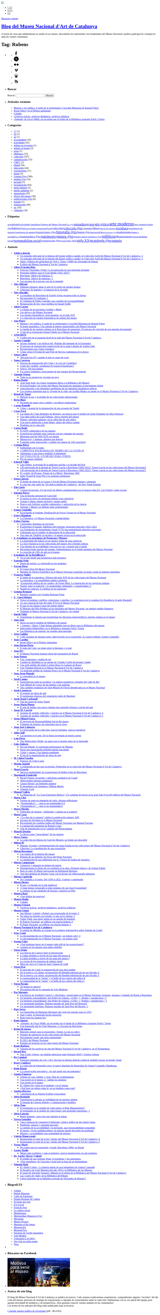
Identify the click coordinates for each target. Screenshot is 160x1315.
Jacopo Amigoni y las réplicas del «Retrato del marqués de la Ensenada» (55, 343)
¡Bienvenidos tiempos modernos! (36, 780)
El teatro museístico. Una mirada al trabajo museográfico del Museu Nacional (58, 326)
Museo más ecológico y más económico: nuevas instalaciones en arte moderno (58, 1153)
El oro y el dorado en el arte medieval (38, 885)
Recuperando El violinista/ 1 (34, 298)
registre (17, 201)
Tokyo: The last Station (31, 368)
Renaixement (123, 236)
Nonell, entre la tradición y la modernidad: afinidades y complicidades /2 (55, 586)
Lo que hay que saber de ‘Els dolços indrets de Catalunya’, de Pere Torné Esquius (60, 484)
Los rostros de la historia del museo (37, 854)
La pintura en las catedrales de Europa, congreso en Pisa (47, 890)
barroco (16, 228)
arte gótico (102, 224)
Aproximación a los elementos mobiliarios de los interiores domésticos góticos (58, 388)
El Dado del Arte (22, 1202)
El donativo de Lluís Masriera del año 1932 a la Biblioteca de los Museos (56, 1170)
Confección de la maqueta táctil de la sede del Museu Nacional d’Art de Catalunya (60, 337)
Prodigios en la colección (32, 425)
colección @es (73, 228)
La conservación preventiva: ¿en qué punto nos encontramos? (50, 1071)
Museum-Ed (20, 1227)
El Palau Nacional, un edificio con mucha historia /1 (45, 924)
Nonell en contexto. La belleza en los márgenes (43, 589)
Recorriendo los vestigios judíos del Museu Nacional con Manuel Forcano (56, 823)
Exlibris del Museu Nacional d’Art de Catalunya (44, 264)
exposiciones (20, 170)
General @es (20, 176)
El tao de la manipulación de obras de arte (40, 755)
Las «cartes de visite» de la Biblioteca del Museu (44, 1175)
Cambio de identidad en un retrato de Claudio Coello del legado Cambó (55, 662)
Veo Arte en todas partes (26, 1241)
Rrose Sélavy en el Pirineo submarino (32, 110)
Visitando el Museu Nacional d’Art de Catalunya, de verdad (49, 611)
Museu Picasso (21, 1221)
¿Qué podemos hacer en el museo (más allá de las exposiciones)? (52, 944)
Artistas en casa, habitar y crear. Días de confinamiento (47, 1077)
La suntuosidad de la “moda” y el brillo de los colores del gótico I (52, 981)
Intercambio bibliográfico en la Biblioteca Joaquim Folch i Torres (52, 628)
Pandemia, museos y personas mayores (39, 1125)
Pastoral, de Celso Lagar (32, 761)
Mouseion (19, 1218)
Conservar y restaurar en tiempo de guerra (40, 865)
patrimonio (48, 236)
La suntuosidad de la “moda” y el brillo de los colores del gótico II (52, 978)
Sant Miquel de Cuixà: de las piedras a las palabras (45, 684)
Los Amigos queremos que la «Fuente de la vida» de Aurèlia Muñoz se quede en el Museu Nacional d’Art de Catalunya (79, 391)
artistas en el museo (23, 145)
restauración (20, 204)
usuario (117, 240)
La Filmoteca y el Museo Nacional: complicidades (44, 518)
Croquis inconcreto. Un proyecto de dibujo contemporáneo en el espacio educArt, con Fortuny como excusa (73, 490)
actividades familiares (29, 224)
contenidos (87, 228)
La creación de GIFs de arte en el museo (40, 552)
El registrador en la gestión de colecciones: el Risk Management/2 (52, 1108)
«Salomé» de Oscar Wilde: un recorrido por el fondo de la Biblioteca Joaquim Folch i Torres (59, 119)
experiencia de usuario (25, 232)
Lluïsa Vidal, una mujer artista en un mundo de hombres (47, 919)
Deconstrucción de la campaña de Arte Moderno (44, 989)
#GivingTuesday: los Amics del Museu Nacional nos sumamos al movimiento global (61, 385)
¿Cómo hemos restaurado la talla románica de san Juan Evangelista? (53, 888)
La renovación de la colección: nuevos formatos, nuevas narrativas (52, 730)
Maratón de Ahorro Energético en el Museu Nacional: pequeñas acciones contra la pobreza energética (70, 572)
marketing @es (111, 232)
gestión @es (20, 179)
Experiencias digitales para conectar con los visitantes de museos (51, 433)
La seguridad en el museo (32, 676)
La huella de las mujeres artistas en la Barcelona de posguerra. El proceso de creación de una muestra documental (75, 329)
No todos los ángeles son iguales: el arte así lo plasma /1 (47, 916)
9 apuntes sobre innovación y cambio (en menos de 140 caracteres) (53, 442)
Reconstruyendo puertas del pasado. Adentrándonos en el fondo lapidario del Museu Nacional (66, 549)
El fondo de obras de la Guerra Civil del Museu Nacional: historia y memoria (58, 481)
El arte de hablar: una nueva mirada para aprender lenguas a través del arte (56, 707)
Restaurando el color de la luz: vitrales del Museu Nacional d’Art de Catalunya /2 (60, 1139)
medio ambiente (21, 190)
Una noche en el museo (31, 1082)
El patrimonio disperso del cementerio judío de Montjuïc (47, 696)
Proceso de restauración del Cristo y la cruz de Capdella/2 (48, 363)
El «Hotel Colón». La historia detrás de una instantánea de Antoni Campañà (57, 1167)
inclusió (17, 182)
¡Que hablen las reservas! (32, 896)
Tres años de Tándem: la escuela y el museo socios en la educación (53, 535)
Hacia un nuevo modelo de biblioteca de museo (43, 622)
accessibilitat (20, 139)
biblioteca (18, 154)
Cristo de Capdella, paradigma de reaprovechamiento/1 (47, 366)
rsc (15, 207)
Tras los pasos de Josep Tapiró (35, 701)
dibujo (96, 228)
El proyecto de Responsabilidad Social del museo (44, 721)
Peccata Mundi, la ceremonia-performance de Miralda (46, 747)
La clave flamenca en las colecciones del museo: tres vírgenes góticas (54, 543)
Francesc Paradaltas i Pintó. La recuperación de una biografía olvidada (54, 270)
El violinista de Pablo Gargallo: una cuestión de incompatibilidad (52, 301)
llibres (102, 232)
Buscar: (11, 95)
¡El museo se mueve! (30, 986)
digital (17, 165)
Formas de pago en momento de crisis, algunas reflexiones (48, 800)
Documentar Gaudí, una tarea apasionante (40, 1037)
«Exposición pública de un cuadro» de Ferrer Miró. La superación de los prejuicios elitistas (64, 583)
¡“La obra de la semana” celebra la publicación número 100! (49, 817)
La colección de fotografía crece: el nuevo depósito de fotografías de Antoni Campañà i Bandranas (68, 1065)
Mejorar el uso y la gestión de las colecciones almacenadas (49, 397)
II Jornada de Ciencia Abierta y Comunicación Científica (48, 1102)
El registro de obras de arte (33, 693)
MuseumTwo (20, 1230)
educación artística (108, 228)
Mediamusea (20, 1213)
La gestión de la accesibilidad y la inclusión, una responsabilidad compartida (57, 1127)
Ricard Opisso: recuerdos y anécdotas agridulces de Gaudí (48, 778)
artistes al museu (22, 148)
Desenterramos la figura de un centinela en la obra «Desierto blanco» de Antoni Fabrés (62, 868)
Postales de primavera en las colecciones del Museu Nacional (50, 1034)
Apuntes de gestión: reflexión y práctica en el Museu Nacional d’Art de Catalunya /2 (61, 713)
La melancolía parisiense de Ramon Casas (40, 826)
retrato (63, 241)
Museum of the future (24, 1224)
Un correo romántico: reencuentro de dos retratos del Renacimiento (53, 371)
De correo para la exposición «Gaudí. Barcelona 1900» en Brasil (52, 1147)
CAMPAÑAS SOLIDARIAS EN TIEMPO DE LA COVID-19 (52, 450)
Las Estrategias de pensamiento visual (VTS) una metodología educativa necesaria (60, 529)
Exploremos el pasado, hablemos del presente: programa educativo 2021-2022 (58, 526)
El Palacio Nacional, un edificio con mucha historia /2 (46, 921)
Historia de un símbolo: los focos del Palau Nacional (46, 857)
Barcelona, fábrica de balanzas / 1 (36, 278)
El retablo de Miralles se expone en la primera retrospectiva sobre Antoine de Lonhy (61, 930)
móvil (18, 237)
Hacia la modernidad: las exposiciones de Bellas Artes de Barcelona (53, 772)
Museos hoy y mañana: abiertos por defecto (41, 439)
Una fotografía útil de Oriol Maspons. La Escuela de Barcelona (51, 1026)
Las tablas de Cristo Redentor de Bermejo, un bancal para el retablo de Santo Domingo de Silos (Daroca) (71, 414)
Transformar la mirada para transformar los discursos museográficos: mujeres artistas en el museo (67, 617)
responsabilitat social (27, 240)
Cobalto (18, 113)
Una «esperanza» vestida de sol (35, 659)
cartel (50, 228)
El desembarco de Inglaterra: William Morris (42, 786)
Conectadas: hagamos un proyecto (37, 524)
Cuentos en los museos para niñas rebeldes (41, 947)
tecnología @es (100, 240)
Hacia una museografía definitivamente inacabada (44, 749)
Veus (16, 1244)
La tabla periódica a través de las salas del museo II (45, 955)
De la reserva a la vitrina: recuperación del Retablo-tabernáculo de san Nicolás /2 (59, 972)
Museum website (9, 18)
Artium (17, 1190)
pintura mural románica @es (88, 236)
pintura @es (65, 236)
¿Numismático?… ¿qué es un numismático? (41, 806)
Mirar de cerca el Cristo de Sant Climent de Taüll (44, 964)
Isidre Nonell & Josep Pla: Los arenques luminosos (45, 476)
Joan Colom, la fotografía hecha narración (40, 1015)
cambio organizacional (39, 228)
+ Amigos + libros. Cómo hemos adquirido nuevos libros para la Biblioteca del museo (62, 625)
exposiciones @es (46, 232)
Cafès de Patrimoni (23, 1196)
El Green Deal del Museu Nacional (37, 569)
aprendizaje (81, 224)
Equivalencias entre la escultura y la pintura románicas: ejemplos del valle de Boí (59, 682)
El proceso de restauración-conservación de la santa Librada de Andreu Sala (57, 346)
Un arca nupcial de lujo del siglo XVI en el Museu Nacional (49, 603)
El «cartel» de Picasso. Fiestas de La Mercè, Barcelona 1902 (50, 473)
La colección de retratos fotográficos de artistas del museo (48, 318)
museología (19, 193)
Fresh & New (20, 1207)
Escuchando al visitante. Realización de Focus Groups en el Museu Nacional (58, 512)
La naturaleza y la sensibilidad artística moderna (43, 580)
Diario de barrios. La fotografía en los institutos (43, 563)
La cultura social (22, 1210)
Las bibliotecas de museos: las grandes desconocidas (46, 631)
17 (15, 131)
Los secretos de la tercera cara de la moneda (41, 281)
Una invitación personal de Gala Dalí (38, 495)
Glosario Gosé (27, 789)
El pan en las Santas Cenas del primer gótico (42, 605)
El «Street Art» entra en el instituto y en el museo (44, 1085)
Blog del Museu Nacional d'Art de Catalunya (49, 26)
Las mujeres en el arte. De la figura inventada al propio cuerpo (50, 735)
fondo (17, 173)
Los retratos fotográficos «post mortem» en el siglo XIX (47, 315)
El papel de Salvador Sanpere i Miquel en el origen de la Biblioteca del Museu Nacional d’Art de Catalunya (73, 1173)
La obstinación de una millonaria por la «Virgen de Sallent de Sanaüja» (55, 859)
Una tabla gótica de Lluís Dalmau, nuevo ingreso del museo (49, 416)
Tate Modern (20, 1235)
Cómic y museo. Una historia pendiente (39, 752)
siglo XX (83, 240)
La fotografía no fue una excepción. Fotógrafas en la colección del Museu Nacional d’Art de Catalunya (71, 766)
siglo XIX (71, 240)
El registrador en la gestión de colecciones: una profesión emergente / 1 (55, 1110)
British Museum (22, 1193)
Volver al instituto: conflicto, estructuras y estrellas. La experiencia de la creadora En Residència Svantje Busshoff (76, 600)
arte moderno (122, 223)
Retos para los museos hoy (33, 1017)
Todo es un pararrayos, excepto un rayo (39, 377)
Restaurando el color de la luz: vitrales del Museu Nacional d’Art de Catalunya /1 (60, 1142)
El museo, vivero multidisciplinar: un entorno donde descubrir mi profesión (57, 1130)
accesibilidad (13, 224)
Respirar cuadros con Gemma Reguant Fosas (42, 594)
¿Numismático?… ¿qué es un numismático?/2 (42, 803)
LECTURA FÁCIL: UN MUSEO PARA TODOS (45, 456)
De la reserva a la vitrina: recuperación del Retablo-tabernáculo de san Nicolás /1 (59, 975)
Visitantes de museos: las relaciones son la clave (43, 724)
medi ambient (20, 187)
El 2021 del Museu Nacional (34, 1040)
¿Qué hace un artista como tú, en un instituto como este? (47, 1088)
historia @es (83, 232)
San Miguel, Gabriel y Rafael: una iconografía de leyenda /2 (49, 913)
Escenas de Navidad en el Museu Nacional (41, 820)
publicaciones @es (23, 199)
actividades (19, 142)
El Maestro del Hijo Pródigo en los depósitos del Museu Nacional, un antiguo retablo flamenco (66, 608)
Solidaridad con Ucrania (32, 447)
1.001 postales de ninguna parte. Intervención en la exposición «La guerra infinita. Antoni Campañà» (69, 636)
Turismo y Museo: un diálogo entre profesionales (44, 507)
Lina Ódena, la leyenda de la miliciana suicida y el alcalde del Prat (52, 464)
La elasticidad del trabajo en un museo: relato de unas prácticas (51, 541)
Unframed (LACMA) (24, 1238)
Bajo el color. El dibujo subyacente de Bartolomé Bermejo (48, 871)
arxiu (16, 151)
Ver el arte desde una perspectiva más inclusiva (43, 557)
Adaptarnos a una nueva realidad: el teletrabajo (43, 453)
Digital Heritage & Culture (27, 1199)
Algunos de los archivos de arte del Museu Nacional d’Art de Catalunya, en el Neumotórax (65, 1048)
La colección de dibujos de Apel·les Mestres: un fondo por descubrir (53, 840)
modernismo (124, 232)
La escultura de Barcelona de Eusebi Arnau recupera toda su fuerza (53, 295)
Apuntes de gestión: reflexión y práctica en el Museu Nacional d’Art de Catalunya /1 (61, 715)
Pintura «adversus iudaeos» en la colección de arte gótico (48, 419)
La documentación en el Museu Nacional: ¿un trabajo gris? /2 (50, 936)
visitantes (18, 210)
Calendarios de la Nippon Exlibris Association (42, 1094)
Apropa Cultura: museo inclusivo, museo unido (43, 501)
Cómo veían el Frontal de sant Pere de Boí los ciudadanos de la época (54, 351)
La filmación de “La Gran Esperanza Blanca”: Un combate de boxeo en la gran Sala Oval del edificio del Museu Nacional (80, 794)
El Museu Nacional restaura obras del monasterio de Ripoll (49, 653)
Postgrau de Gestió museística (28, 1233)
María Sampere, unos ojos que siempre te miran (43, 1116)
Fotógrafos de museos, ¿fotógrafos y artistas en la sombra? (48, 811)
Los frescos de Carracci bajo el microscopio (41, 952)
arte (91, 224)
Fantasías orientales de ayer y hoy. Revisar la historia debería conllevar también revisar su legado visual (70, 1060)
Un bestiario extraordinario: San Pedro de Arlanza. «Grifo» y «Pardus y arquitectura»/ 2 (63, 998)
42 (15, 137)
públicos (109, 236)
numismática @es (30, 236)
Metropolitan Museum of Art (28, 1216)
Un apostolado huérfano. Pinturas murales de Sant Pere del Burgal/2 (53, 1003)
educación (19, 168)
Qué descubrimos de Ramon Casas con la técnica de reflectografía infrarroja (57, 873)
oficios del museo (22, 196)
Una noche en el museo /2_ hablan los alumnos (43, 1079)
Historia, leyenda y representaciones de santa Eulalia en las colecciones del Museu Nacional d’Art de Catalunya (75, 845)
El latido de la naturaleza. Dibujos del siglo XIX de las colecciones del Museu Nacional (63, 577)
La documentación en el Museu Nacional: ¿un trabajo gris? (49, 938)
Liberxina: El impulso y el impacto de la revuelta (44, 289)
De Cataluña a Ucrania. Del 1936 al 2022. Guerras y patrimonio (51, 879)
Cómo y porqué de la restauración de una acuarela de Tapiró (49, 408)
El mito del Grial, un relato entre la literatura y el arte (46, 648)
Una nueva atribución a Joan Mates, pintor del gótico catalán (50, 422)
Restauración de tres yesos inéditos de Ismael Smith (45, 304)
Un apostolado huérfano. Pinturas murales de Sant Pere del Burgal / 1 (54, 1006)
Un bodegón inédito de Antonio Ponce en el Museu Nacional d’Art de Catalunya (60, 670)
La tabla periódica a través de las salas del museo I (44, 958)
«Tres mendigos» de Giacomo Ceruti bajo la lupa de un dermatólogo (53, 1161)
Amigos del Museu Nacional (53, 224)
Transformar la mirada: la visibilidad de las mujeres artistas (48, 1099)
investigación (20, 185)
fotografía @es (66, 232)
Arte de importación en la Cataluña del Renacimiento (46, 828)
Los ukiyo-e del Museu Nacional (36, 312)
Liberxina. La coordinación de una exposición (42, 848)
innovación (95, 232)
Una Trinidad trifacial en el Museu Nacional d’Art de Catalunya (51, 668)
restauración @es (51, 240)
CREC (17, 162)
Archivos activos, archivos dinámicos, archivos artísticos (41, 116)
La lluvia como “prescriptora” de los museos (42, 834)
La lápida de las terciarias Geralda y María (41, 309)
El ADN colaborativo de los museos (37, 431)
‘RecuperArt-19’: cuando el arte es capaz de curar (44, 357)
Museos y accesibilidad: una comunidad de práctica (45, 1133)
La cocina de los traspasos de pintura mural (41, 961)
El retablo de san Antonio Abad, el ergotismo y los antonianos (50, 1158)
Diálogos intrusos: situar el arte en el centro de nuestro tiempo (50, 287)
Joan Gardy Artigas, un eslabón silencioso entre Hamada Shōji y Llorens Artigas (59, 1054)
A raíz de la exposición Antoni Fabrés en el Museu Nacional (49, 332)
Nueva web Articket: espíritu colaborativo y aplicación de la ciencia (53, 504)
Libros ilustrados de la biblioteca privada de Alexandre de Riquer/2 (53, 1178)
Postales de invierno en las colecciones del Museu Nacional (49, 1043)
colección (18, 156)
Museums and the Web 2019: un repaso (39, 436)
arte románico (141, 224)
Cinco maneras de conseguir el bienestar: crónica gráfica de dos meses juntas (57, 1122)
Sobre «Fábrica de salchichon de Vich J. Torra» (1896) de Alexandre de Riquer (59, 261)
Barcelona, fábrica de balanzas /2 (36, 275)
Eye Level (19, 1204)
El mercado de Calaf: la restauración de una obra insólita (47, 969)
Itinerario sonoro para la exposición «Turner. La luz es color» (50, 1031)
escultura (122, 228)
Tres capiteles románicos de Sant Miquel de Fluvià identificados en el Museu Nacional (62, 687)
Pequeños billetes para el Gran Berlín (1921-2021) (45, 272)
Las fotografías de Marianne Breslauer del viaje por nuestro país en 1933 (55, 1012)
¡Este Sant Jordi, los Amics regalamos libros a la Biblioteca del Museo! (55, 383)
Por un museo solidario (31, 459)
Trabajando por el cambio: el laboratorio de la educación (47, 532)
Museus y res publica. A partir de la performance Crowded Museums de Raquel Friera (56, 108)
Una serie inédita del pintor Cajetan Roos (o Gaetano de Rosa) (50, 665)
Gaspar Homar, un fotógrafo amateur (38, 783)
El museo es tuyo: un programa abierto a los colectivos (47, 498)
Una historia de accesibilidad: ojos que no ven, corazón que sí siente (53, 546)
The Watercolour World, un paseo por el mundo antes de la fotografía (54, 741)
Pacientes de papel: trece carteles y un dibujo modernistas (48, 402)
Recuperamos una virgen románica (37, 349)
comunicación (21, 159)
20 (15, 134)
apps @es (70, 225)
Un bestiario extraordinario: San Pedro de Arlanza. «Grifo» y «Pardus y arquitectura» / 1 (63, 1000)
